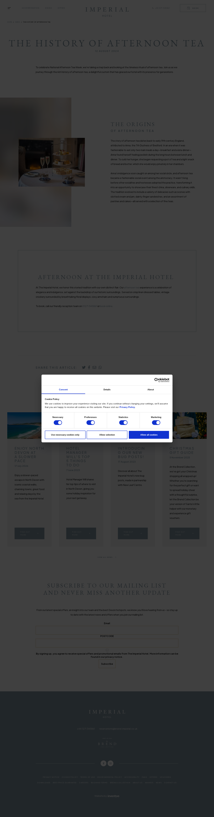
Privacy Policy (127, 407)
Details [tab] (107, 389)
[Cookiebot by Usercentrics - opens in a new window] (156, 380)
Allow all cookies (149, 435)
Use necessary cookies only (65, 435)
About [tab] (150, 389)
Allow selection (107, 435)
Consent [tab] (63, 389)
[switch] (90, 422)
